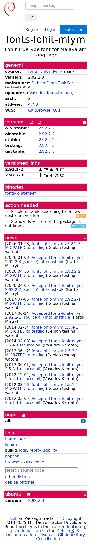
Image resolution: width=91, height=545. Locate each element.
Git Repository (71, 534)
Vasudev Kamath (45, 92)
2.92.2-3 (47, 145)
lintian (11, 444)
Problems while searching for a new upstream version (45, 214)
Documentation (21, 534)
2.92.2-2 (47, 128)
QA (56, 110)
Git (30, 110)
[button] (7, 211)
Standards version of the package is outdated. (45, 224)
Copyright (72, 518)
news (11, 237)
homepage (15, 439)
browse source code (24, 462)
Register (33, 29)
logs (23, 450)
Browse (43, 110)
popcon (12, 456)
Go (31, 17)
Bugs (47, 534)
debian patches (20, 482)
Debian (16, 518)
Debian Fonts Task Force (55, 83)
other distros (17, 476)
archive (12, 87)
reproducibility (43, 450)
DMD (25, 87)
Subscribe (73, 29)
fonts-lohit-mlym (44, 71)
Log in (51, 29)
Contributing (48, 539)
